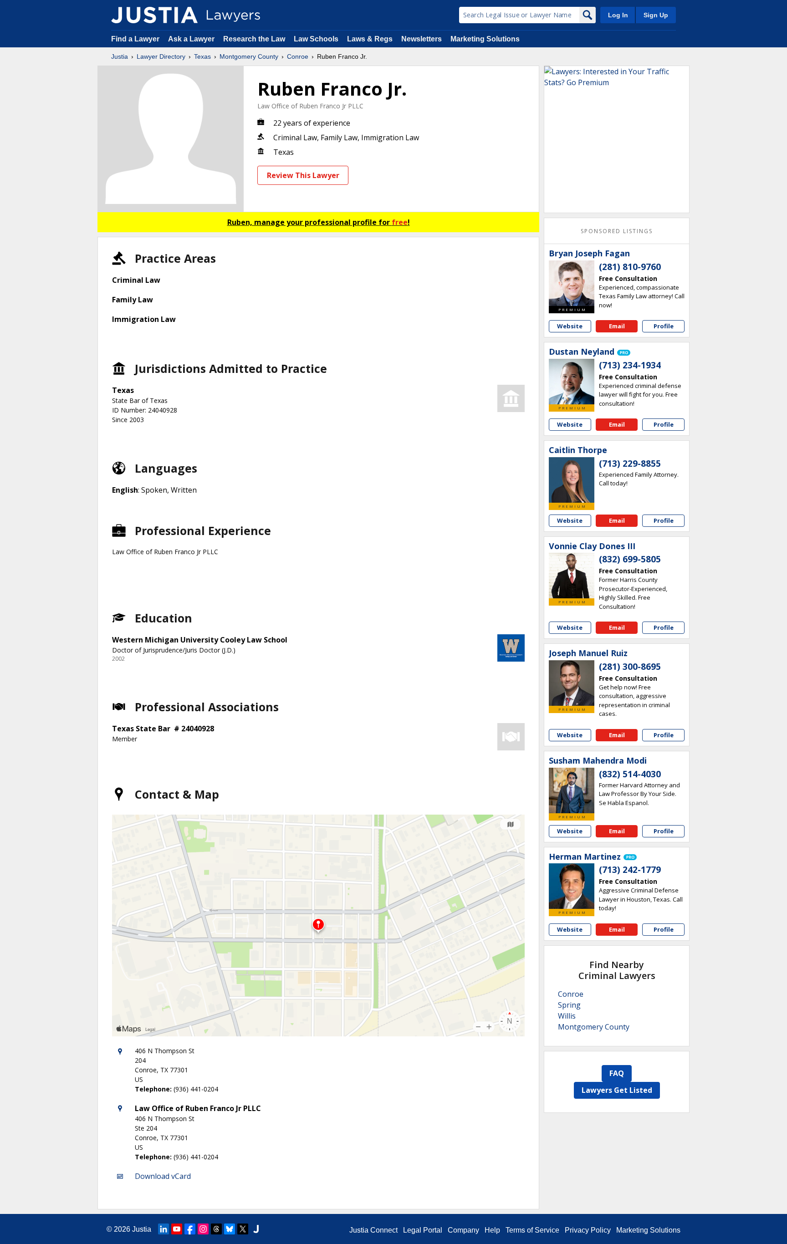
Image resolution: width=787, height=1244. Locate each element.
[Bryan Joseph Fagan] (571, 283)
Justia (119, 56)
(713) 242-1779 (630, 870)
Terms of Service (532, 1230)
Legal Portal (422, 1230)
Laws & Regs (370, 39)
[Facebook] (189, 1229)
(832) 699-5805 (630, 559)
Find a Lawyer (135, 39)
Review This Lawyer (303, 175)
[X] (242, 1229)
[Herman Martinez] (571, 886)
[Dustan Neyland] (571, 381)
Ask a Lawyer (192, 39)
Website (570, 326)
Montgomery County (249, 56)
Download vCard (163, 1176)
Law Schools (316, 39)
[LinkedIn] (163, 1229)
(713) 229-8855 (630, 463)
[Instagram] (203, 1229)
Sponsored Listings (617, 231)
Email (617, 326)
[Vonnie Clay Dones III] (571, 575)
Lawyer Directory (161, 56)
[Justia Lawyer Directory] (154, 15)
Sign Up (656, 15)
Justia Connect (373, 1230)
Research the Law (254, 39)
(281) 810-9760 (630, 267)
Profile (664, 326)
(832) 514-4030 (630, 774)
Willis (567, 1016)
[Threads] (216, 1229)
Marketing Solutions (485, 39)
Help (492, 1230)
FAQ (616, 1073)
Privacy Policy (588, 1230)
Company (463, 1230)
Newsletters (421, 39)
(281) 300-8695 (630, 667)
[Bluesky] (229, 1229)
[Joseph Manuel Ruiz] (571, 683)
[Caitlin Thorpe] (571, 480)
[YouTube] (176, 1229)
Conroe (297, 56)
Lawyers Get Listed (617, 1090)
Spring (569, 1005)
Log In (618, 15)
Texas (202, 56)
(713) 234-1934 (630, 365)
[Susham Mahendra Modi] (571, 790)
